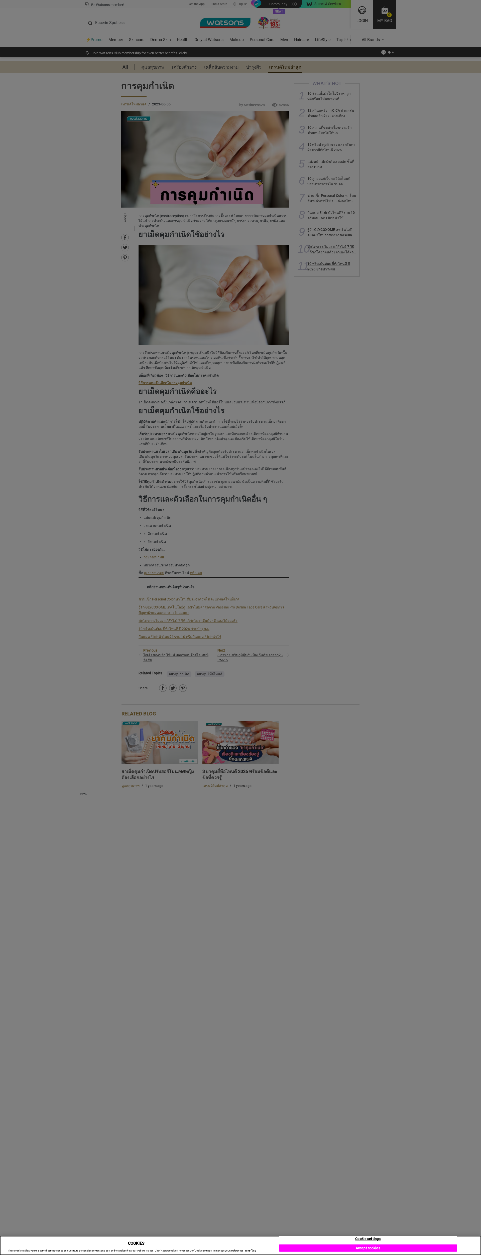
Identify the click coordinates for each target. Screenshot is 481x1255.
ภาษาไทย (250, 1250)
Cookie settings (368, 1239)
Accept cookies (368, 1248)
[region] (240, 1245)
